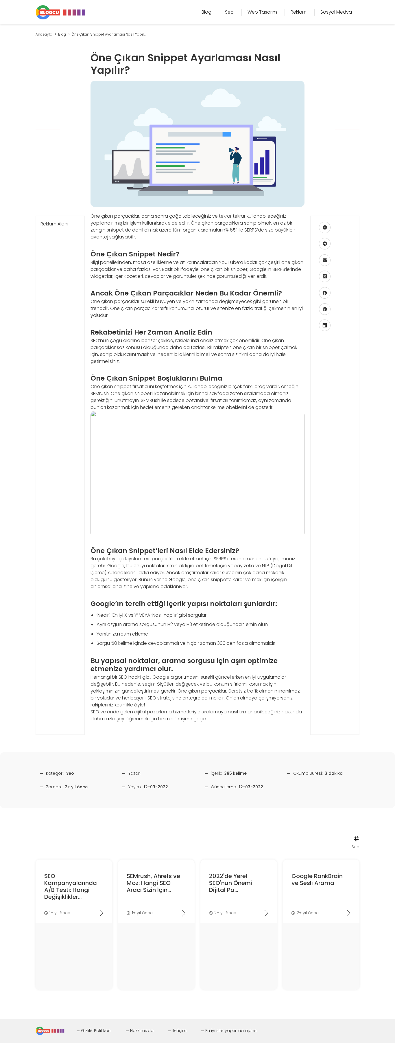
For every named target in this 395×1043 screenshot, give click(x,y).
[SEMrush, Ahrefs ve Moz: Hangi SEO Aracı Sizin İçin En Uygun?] (181, 913)
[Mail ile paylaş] (325, 260)
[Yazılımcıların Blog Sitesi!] (61, 11)
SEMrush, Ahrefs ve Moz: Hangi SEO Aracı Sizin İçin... (153, 883)
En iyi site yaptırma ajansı (231, 1030)
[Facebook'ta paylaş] (325, 293)
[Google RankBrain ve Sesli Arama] (346, 913)
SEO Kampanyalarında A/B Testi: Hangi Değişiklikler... (70, 886)
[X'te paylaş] (325, 276)
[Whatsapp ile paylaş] (325, 227)
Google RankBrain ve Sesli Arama (317, 879)
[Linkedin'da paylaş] (325, 325)
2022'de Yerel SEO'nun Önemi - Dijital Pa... (233, 883)
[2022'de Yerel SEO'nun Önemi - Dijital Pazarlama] (264, 913)
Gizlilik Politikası (96, 1030)
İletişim (179, 1030)
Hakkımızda (142, 1030)
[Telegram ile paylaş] (325, 243)
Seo (70, 773)
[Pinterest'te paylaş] (325, 309)
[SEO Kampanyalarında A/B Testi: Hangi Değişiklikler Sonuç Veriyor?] (99, 913)
